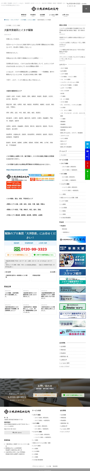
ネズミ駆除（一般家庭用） (69, 180)
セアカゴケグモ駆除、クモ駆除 (72, 85)
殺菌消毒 (72, 130)
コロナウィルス (72, 135)
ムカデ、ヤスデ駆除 (72, 88)
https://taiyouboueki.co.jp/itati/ (17, 170)
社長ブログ (72, 144)
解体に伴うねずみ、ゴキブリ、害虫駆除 (72, 133)
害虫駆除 (72, 124)
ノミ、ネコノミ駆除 (73, 110)
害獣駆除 (72, 121)
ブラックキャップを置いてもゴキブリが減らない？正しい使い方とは (72, 58)
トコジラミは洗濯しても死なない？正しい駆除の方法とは (72, 43)
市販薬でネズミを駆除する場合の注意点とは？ (72, 37)
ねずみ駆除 (73, 71)
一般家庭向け (65, 232)
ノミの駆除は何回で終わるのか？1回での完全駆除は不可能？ (72, 50)
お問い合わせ (18, 432)
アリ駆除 (72, 96)
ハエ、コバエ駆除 (72, 79)
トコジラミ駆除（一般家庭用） (70, 190)
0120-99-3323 (34, 249)
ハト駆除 (73, 118)
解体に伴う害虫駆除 (72, 147)
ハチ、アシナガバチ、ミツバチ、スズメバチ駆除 (73, 114)
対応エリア (72, 141)
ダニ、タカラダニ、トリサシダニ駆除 (72, 104)
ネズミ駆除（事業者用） (69, 177)
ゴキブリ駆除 (73, 68)
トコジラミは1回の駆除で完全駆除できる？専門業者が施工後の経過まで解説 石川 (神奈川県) (72, 30)
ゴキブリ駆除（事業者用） (69, 166)
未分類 (73, 93)
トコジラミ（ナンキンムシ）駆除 (73, 82)
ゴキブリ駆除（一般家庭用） (70, 170)
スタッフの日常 (72, 90)
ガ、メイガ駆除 (72, 99)
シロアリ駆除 (73, 74)
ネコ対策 (72, 107)
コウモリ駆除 (72, 102)
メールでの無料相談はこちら (19, 255)
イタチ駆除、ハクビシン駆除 (13, 25)
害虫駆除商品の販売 (72, 127)
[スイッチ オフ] (86, 9)
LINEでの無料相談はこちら (45, 255)
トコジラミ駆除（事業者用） (70, 187)
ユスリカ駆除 (72, 138)
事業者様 (64, 229)
